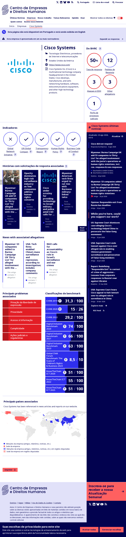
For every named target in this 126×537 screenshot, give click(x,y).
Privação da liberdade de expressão (23, 304)
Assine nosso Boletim (33, 22)
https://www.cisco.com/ (59, 64)
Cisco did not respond (101, 143)
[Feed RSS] (72, 2)
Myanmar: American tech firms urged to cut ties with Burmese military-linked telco (67, 185)
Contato (57, 503)
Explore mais (97, 305)
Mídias (27, 503)
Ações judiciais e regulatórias (19, 336)
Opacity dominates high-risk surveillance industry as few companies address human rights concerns (30, 186)
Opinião (75, 18)
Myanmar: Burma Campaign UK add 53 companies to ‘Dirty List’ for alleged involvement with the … (12, 199)
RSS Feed (97, 310)
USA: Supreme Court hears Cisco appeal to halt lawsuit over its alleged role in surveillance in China (105, 294)
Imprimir (8, 470)
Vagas (20, 503)
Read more (82, 229)
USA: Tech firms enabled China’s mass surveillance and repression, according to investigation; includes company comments (33, 259)
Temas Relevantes (61, 18)
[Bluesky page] (64, 2)
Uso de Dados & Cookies (42, 503)
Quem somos (16, 22)
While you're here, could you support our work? (105, 215)
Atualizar (116, 136)
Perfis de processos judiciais (94, 115)
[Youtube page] (68, 2)
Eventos (13, 503)
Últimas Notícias (17, 18)
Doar (83, 18)
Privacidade (16, 311)
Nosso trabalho (44, 18)
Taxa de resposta (94, 69)
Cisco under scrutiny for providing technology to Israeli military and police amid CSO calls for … (49, 201)
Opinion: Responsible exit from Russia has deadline (106, 204)
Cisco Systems (35, 26)
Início (11, 26)
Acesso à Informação (21, 320)
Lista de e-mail (102, 2)
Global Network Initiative (9, 151)
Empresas (31, 18)
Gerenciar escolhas (111, 529)
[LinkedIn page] (61, 2)
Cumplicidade (17, 328)
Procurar (119, 2)
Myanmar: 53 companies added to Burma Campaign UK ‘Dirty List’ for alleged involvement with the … (12, 256)
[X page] (57, 2)
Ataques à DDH (94, 91)
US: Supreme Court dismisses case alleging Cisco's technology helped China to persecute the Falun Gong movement (105, 228)
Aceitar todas (89, 529)
